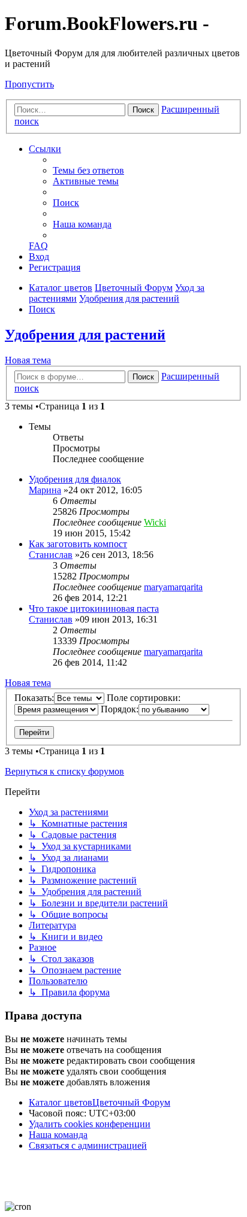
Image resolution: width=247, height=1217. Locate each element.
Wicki (155, 522)
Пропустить (29, 84)
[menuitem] (88, 170)
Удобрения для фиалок (75, 479)
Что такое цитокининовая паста (94, 608)
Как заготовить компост (78, 544)
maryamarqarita (173, 587)
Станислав (51, 555)
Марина (45, 490)
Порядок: (119, 709)
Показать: (34, 698)
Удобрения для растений (85, 334)
